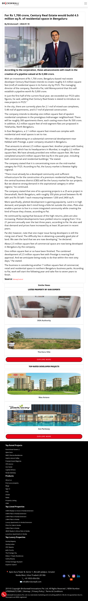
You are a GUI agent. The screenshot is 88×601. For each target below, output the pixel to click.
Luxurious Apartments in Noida (16, 534)
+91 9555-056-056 (32, 578)
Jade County (10, 550)
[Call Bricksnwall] (4, 594)
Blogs (7, 486)
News (7, 497)
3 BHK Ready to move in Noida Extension (19, 511)
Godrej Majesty (11, 541)
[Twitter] (69, 576)
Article (8, 495)
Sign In (8, 489)
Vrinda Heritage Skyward (14, 562)
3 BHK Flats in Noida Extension (16, 514)
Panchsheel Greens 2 (13, 449)
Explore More (44, 359)
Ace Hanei (9, 467)
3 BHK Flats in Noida (12, 528)
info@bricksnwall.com (32, 581)
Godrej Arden (10, 544)
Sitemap (27, 591)
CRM (7, 503)
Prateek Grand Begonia (13, 461)
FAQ (7, 492)
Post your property (12, 483)
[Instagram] (74, 576)
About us (9, 480)
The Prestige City (11, 553)
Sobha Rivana (10, 559)
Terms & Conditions (54, 591)
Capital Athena (10, 470)
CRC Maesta (10, 547)
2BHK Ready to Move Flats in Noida (18, 531)
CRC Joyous (9, 464)
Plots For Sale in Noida (13, 525)
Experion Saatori (11, 565)
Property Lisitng (11, 500)
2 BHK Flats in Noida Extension (16, 517)
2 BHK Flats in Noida (12, 519)
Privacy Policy (38, 591)
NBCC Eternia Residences (14, 455)
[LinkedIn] (78, 576)
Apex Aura (9, 452)
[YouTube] (71, 579)
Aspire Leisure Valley (12, 458)
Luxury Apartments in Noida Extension (19, 522)
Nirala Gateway (11, 473)
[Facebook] (64, 576)
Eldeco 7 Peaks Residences (14, 556)
